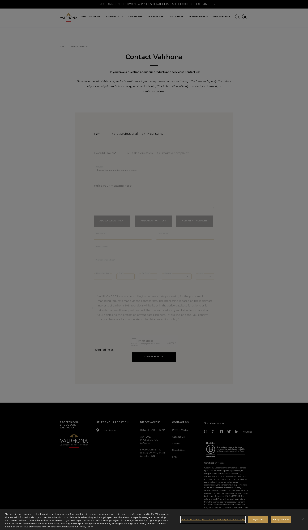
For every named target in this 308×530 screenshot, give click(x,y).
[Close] (302, 519)
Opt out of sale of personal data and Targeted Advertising (213, 519)
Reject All (257, 519)
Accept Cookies (281, 519)
